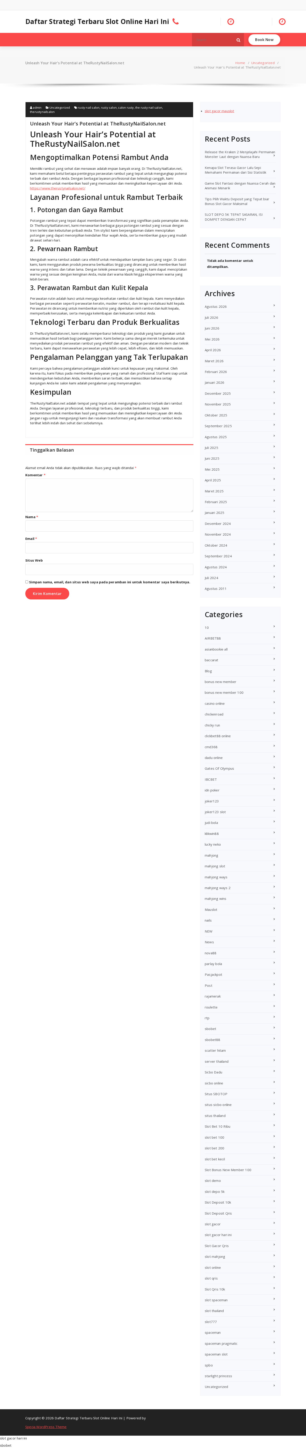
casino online (215, 703)
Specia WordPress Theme (46, 1426)
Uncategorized (263, 62)
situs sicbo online (218, 1104)
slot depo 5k (214, 1191)
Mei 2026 (212, 339)
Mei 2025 (212, 469)
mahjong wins (215, 898)
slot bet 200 (214, 1148)
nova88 (210, 953)
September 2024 (218, 556)
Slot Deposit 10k (218, 1202)
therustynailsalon (42, 112)
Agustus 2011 (216, 588)
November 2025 (218, 404)
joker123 (212, 801)
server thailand (216, 1061)
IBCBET (211, 779)
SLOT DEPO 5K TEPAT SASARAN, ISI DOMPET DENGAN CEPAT (234, 216)
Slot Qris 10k (215, 1289)
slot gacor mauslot (219, 111)
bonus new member (220, 681)
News (209, 942)
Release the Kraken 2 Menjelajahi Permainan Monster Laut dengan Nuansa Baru (240, 154)
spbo (209, 1365)
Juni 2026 (212, 328)
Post (208, 985)
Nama (31, 517)
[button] (238, 39)
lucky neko (213, 844)
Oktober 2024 (216, 545)
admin (36, 108)
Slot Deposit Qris (218, 1213)
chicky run (212, 725)
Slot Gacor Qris (217, 1245)
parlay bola (213, 963)
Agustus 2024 (216, 567)
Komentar (35, 475)
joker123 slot (215, 812)
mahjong (211, 855)
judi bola (211, 822)
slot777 (211, 1321)
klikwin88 (212, 833)
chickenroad (214, 714)
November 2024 (218, 534)
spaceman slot (216, 1354)
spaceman (213, 1332)
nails (208, 920)
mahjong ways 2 (218, 888)
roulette (211, 1007)
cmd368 (211, 747)
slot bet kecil (215, 1159)
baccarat (211, 660)
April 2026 (213, 350)
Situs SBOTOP (216, 1094)
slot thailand (214, 1310)
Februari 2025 (216, 502)
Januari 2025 (214, 512)
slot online (213, 1267)
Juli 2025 (211, 447)
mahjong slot (215, 866)
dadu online (214, 757)
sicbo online (214, 1083)
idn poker (212, 790)
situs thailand (215, 1115)
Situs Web (34, 560)
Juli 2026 (211, 317)
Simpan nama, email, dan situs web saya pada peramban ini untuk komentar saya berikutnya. (109, 582)
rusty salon (109, 108)
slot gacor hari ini (218, 1234)
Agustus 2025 (216, 437)
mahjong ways (216, 877)
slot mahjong (215, 1256)
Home (240, 62)
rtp (207, 1018)
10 (207, 627)
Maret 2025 (214, 491)
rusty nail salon (88, 108)
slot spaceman (216, 1300)
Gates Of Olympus (219, 768)
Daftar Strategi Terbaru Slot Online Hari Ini (97, 21)
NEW (209, 931)
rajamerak (213, 996)
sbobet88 (212, 1039)
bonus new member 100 (224, 692)
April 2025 (213, 480)
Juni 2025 (212, 458)
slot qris (211, 1278)
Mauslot (211, 909)
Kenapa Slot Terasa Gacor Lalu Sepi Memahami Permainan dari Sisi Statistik (235, 170)
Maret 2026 (214, 361)
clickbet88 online (218, 736)
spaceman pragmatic (221, 1343)
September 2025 (218, 426)
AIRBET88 (213, 638)
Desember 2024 (218, 523)
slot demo (213, 1180)
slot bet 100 (214, 1137)
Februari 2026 (216, 371)
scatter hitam (215, 1050)
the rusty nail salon (148, 108)
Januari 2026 (214, 382)
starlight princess (218, 1376)
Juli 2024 (211, 577)
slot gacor (213, 1224)
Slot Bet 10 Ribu (217, 1126)
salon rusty (126, 108)
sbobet (210, 1028)
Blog (208, 671)
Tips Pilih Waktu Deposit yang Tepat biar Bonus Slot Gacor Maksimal (237, 201)
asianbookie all (216, 649)
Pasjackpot (213, 974)
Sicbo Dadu (213, 1072)
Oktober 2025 (216, 415)
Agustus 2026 (216, 306)
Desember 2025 (218, 393)
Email (31, 538)
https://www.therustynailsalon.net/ (57, 188)
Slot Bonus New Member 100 (228, 1170)
